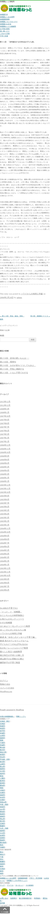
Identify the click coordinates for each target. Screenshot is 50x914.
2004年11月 (5, 528)
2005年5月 (4, 510)
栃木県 (2, 750)
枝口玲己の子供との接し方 (12, 655)
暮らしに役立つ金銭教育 (11, 652)
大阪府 (2, 790)
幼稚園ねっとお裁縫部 (8, 26)
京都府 (2, 800)
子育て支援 (4, 36)
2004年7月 (4, 543)
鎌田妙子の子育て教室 (10, 663)
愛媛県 (2, 826)
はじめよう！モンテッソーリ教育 (15, 626)
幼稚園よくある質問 (7, 17)
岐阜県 (2, 781)
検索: (2, 336)
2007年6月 (4, 431)
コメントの (7, 688)
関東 (1, 740)
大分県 (2, 833)
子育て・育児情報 (35, 878)
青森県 (2, 726)
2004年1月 (4, 565)
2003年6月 (4, 590)
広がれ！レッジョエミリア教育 (14, 648)
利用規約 (37, 898)
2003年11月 (5, 572)
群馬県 (2, 754)
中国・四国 (4, 804)
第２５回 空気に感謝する (12, 369)
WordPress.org (6, 691)
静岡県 (2, 783)
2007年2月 (4, 438)
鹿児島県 (3, 842)
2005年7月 (4, 503)
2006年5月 (4, 467)
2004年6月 (4, 547)
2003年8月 (4, 583)
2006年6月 (4, 463)
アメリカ (10, 885)
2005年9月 (4, 496)
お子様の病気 (5, 29)
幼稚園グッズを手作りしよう (17, 880)
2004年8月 (4, 539)
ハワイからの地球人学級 (32, 294)
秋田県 (2, 728)
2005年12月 (5, 485)
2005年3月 (4, 518)
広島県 (2, 823)
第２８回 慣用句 (8, 362)
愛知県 (2, 785)
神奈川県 (3, 752)
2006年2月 (4, 478)
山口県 (2, 809)
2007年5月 (4, 434)
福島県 (2, 738)
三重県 (2, 778)
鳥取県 (2, 807)
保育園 (2, 903)
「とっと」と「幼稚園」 (11, 612)
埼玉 (1, 859)
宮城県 (2, 733)
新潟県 (2, 762)
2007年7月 (4, 427)
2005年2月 (4, 521)
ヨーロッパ (19, 885)
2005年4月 (4, 514)
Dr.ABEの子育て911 (9, 608)
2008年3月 (4, 409)
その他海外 (30, 885)
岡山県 (2, 819)
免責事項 (13, 898)
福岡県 (2, 831)
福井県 (2, 773)
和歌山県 (3, 802)
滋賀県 (2, 795)
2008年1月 (4, 412)
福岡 (1, 873)
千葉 (1, 857)
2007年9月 (4, 420)
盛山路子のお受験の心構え (12, 659)
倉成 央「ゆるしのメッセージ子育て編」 (18, 637)
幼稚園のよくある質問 (8, 878)
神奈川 (2, 854)
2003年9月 (4, 579)
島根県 (2, 814)
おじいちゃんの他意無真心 (12, 615)
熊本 (1, 845)
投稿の (5, 684)
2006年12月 (5, 445)
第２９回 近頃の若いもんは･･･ (14, 358)
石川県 (2, 771)
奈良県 (2, 797)
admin (19, 297)
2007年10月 (5, 416)
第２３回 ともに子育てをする (14, 373)
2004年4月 (4, 554)
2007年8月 (4, 423)
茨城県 (2, 745)
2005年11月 (5, 489)
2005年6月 (4, 507)
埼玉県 (2, 757)
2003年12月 (5, 568)
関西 (1, 788)
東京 (1, 852)
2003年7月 (4, 586)
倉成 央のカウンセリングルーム (14, 641)
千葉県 (2, 743)
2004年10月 (5, 532)
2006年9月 (4, 456)
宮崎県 (2, 838)
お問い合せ (4, 898)
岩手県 (2, 731)
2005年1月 (4, 525)
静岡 (1, 866)
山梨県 (2, 764)
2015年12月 (5, 402)
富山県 (2, 766)
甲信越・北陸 (5, 759)
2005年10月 (5, 492)
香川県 (2, 821)
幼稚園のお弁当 (5, 24)
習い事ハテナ (5, 31)
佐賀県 (2, 835)
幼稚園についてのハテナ (9, 22)
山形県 (2, 735)
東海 (1, 776)
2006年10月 (5, 452)
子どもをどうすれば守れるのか (14, 644)
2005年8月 (4, 499)
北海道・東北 (5, 721)
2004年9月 (4, 536)
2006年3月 (4, 474)
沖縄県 (2, 847)
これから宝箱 (5, 33)
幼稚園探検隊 (5, 19)
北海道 (2, 724)
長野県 (2, 769)
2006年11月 (5, 449)
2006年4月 (4, 470)
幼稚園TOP (4, 14)
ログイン (4, 681)
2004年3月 (4, 557)
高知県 (2, 812)
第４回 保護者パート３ (40, 316)
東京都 (2, 747)
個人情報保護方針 (25, 898)
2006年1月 (4, 481)
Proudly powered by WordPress (12, 710)
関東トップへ (21, 716)
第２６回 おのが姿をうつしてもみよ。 (18, 365)
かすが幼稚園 (6, 623)
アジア (2, 885)
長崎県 (2, 840)
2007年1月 (4, 441)
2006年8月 (4, 460)
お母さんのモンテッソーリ (12, 619)
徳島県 (2, 816)
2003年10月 (5, 575)
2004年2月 (4, 561)
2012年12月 (5, 405)
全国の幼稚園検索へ (7, 716)
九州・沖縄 (4, 828)
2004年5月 (4, 550)
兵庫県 (2, 793)
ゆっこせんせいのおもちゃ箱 (13, 630)
